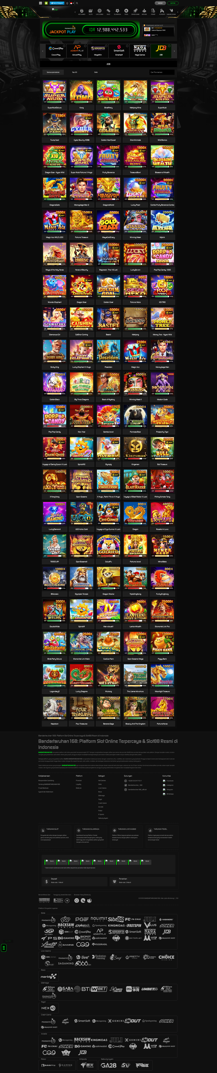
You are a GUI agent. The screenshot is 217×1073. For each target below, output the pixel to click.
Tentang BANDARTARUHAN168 (49, 784)
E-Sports (162, 14)
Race (108, 14)
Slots (91, 14)
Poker (153, 14)
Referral (78, 788)
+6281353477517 (135, 781)
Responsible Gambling (46, 780)
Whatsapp (170, 794)
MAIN (110, 124)
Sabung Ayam (171, 14)
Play (71, 32)
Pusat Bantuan (43, 788)
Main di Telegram (58, 3)
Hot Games (81, 14)
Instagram (170, 785)
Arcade (144, 14)
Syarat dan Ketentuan (45, 792)
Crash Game (135, 14)
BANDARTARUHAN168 (45, 752)
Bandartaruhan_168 (135, 785)
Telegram (170, 789)
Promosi (79, 780)
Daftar (172, 3)
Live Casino (99, 14)
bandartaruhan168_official (137, 789)
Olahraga (117, 14)
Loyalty (78, 784)
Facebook (170, 781)
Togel (126, 14)
